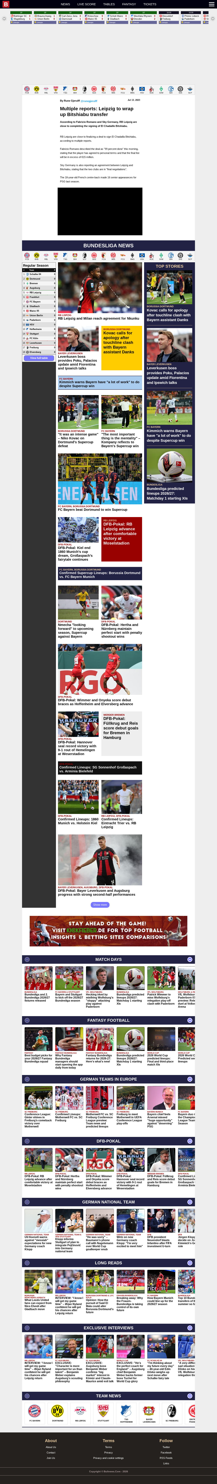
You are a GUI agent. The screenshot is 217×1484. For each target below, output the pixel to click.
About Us (51, 1447)
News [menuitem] (65, 4)
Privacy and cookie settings (108, 1458)
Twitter (166, 1447)
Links (166, 1463)
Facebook (166, 1452)
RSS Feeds (166, 1458)
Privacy (108, 1452)
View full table (39, 358)
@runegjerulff (89, 101)
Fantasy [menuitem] (129, 4)
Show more (100, 904)
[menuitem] (30, 4)
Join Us (51, 1458)
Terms (108, 1447)
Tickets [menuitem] (149, 4)
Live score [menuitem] (86, 4)
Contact (51, 1452)
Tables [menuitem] (109, 4)
